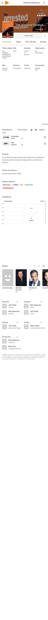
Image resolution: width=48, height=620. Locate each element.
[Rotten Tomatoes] (8, 189)
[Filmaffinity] (16, 186)
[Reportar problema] (31, 129)
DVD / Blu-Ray (31, 42)
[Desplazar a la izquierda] (34, 266)
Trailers (18, 42)
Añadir (19, 173)
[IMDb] (22, 186)
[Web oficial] (7, 186)
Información (6, 42)
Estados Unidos (5, 69)
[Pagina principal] (7, 4)
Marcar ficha (29, 35)
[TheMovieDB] (29, 186)
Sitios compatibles (23, 130)
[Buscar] (44, 2)
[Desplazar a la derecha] (39, 266)
